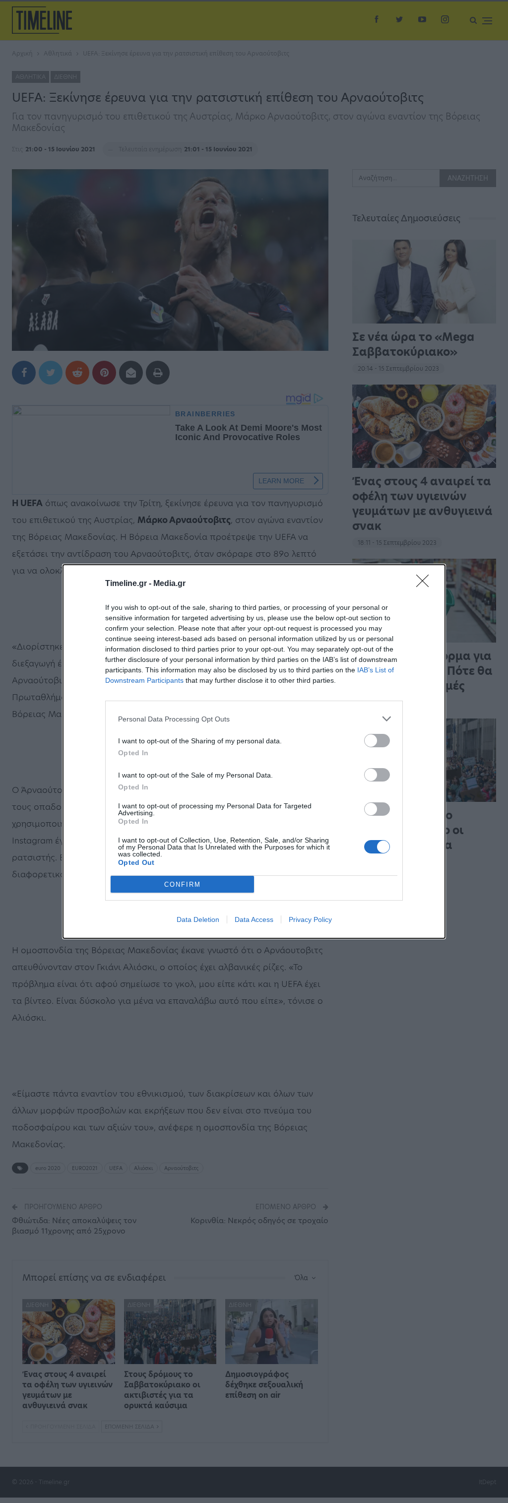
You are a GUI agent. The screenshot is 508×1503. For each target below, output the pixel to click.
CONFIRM (182, 884)
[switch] (377, 740)
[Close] (425, 584)
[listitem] (254, 719)
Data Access (254, 919)
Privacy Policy (310, 919)
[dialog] (254, 751)
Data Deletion (198, 919)
